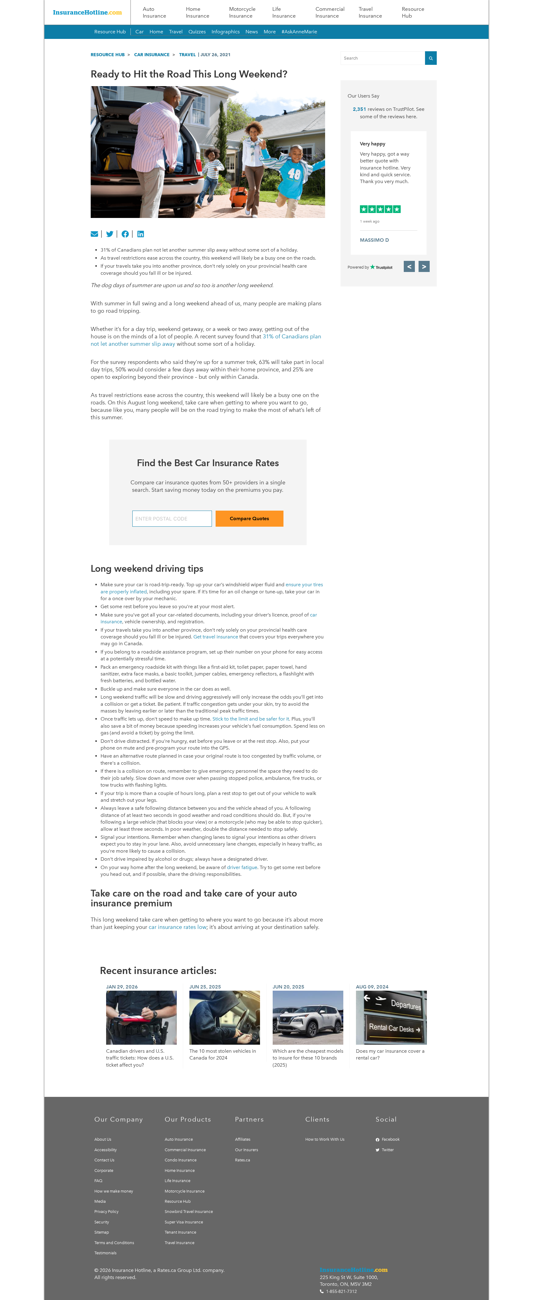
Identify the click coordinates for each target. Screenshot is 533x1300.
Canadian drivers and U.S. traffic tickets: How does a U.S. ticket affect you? (140, 1058)
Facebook (391, 1139)
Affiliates (242, 1139)
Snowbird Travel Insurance (189, 1211)
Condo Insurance (180, 1160)
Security (101, 1222)
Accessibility (105, 1149)
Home (156, 32)
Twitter (388, 1149)
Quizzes (197, 32)
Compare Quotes (249, 518)
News (252, 32)
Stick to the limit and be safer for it (251, 719)
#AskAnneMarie (299, 32)
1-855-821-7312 (341, 1291)
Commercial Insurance (330, 12)
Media (100, 1201)
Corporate (103, 1170)
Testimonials (105, 1253)
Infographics (226, 32)
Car (139, 32)
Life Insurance (284, 12)
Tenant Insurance (180, 1232)
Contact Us (104, 1160)
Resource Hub (413, 12)
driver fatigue (242, 867)
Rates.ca (242, 1160)
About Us (102, 1139)
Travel (176, 32)
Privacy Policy (106, 1211)
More (270, 32)
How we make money (113, 1191)
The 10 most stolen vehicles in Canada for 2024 (222, 1054)
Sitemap (101, 1232)
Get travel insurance (215, 637)
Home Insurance (197, 12)
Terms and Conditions (114, 1242)
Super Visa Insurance (184, 1222)
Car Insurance (152, 54)
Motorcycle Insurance (242, 12)
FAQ (98, 1180)
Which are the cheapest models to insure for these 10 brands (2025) (308, 1058)
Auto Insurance (154, 12)
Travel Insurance (370, 12)
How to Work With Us (325, 1139)
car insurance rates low (177, 927)
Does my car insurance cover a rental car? (390, 1054)
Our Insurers (246, 1149)
